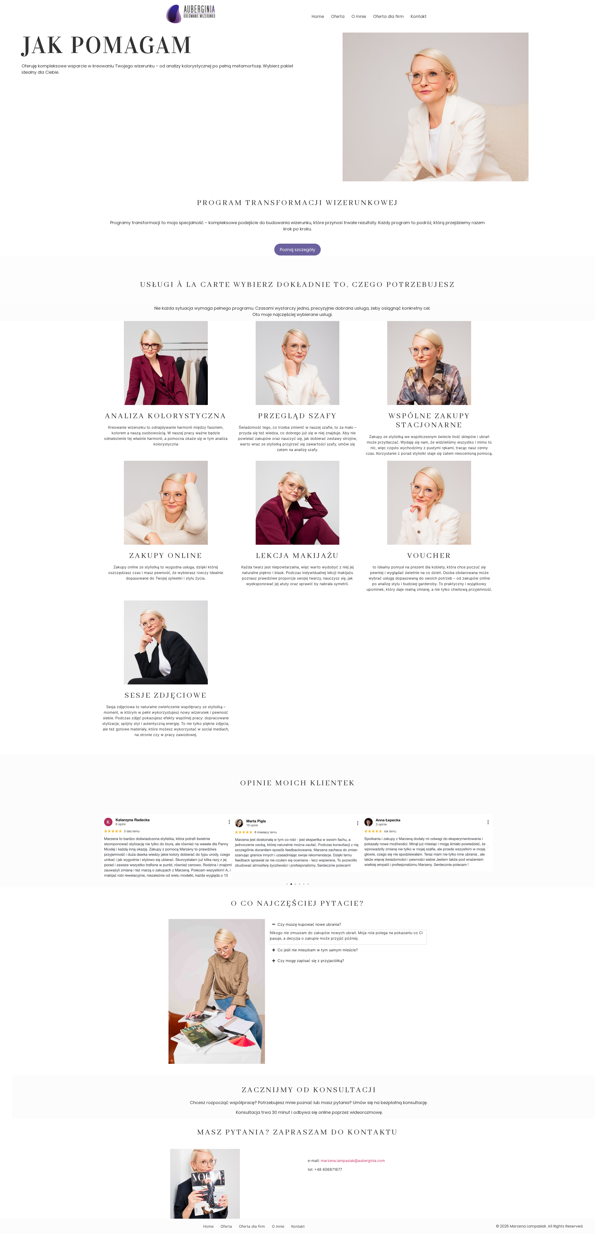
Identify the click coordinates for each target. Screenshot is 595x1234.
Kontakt (418, 16)
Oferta (337, 16)
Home (318, 16)
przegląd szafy (297, 416)
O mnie (358, 16)
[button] (107, 847)
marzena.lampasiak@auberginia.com (353, 1160)
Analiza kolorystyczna (166, 416)
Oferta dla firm (388, 16)
